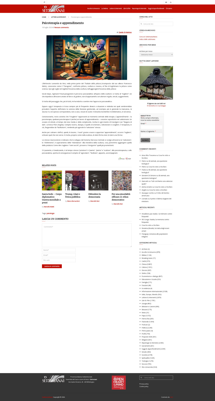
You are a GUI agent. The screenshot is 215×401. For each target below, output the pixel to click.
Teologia (145, 361)
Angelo (144, 190)
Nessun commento (61, 27)
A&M (171, 397)
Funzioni (145, 285)
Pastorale (145, 322)
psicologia (50, 213)
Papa (143, 316)
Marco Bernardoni (73, 201)
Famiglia (145, 282)
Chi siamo (169, 8)
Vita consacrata (147, 367)
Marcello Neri (94, 201)
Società (144, 355)
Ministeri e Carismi (148, 306)
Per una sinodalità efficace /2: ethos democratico (121, 197)
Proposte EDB (147, 337)
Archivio (144, 249)
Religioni (145, 340)
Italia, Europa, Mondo (149, 294)
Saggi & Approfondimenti (156, 8)
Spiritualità (145, 358)
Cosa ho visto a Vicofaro (157, 167)
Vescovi (144, 364)
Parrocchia (145, 319)
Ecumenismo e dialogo (150, 276)
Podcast (145, 325)
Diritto (144, 273)
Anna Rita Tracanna (149, 155)
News (144, 313)
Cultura (144, 267)
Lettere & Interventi (116, 8)
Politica (144, 328)
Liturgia (144, 303)
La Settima (104, 8)
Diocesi (144, 270)
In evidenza (146, 288)
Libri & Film (126, 8)
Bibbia (144, 255)
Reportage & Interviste (139, 8)
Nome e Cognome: (148, 131)
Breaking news (147, 258)
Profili (144, 334)
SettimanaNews (47, 397)
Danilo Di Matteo (125, 32)
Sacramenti (146, 346)
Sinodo (144, 352)
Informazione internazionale (152, 291)
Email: (143, 123)
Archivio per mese (145, 51)
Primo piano (146, 331)
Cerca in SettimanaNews (148, 37)
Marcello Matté (49, 207)
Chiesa (144, 264)
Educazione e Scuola (149, 279)
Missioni (145, 309)
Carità (144, 261)
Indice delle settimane (147, 39)
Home (44, 17)
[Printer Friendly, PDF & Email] (125, 160)
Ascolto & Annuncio (93, 8)
